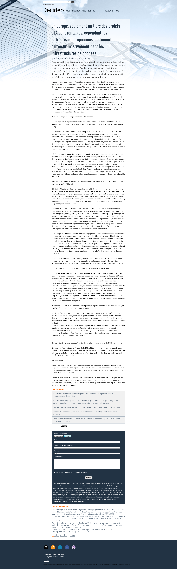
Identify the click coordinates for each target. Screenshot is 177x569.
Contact (46, 561)
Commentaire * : (59, 457)
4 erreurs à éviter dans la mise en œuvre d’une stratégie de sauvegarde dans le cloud (86, 407)
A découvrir (109, 11)
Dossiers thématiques (88, 11)
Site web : (57, 451)
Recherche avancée (48, 4)
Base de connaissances (73, 11)
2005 (73, 535)
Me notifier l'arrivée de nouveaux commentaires (72, 472)
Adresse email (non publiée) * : (64, 445)
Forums (116, 11)
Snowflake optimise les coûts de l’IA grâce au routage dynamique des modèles (83, 510)
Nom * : (56, 439)
